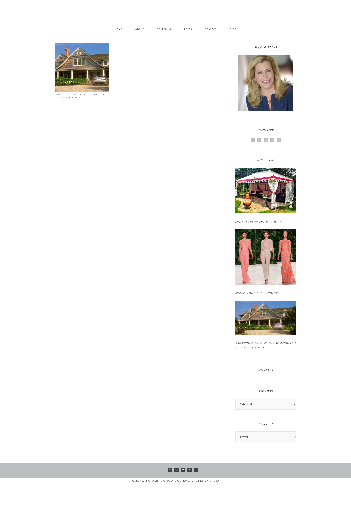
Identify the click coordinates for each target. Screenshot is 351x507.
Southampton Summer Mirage (260, 221)
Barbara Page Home (175, 10)
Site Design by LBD (205, 480)
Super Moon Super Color (256, 293)
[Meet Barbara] (265, 83)
